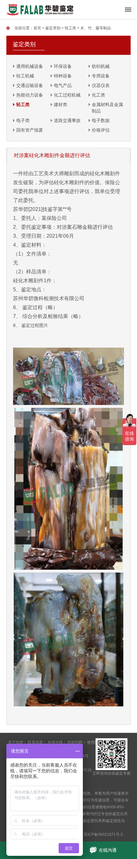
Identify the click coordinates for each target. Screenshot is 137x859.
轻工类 (70, 28)
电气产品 (63, 85)
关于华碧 (15, 742)
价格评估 (101, 130)
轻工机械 (25, 75)
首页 (37, 28)
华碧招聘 (75, 742)
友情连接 (55, 742)
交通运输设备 (29, 85)
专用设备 (101, 75)
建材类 (60, 104)
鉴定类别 (53, 28)
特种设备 (63, 75)
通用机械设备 (29, 66)
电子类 (23, 120)
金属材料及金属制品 (107, 107)
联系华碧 (35, 742)
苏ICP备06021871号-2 (103, 834)
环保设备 (63, 66)
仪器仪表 (101, 85)
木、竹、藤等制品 (95, 28)
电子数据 (101, 120)
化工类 (98, 94)
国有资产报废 (29, 130)
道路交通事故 (67, 120)
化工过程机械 (67, 94)
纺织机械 (101, 66)
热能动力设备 (29, 94)
